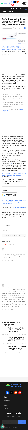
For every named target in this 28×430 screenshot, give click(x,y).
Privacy (6, 408)
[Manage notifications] (3, 426)
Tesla (12, 9)
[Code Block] (16, 236)
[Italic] (5, 236)
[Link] (18, 236)
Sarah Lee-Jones (7, 28)
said (12, 163)
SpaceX (18, 9)
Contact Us (7, 400)
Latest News (5, 9)
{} (19, 235)
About (5, 403)
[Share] (25, 28)
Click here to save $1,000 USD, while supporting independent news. (14, 201)
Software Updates (7, 11)
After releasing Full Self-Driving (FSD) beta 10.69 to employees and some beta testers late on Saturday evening (13, 47)
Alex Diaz (5, 334)
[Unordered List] (12, 236)
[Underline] (7, 236)
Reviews (6, 405)
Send (22, 422)
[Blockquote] (14, 236)
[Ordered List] (10, 236)
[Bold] (3, 236)
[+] (22, 235)
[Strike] (9, 236)
